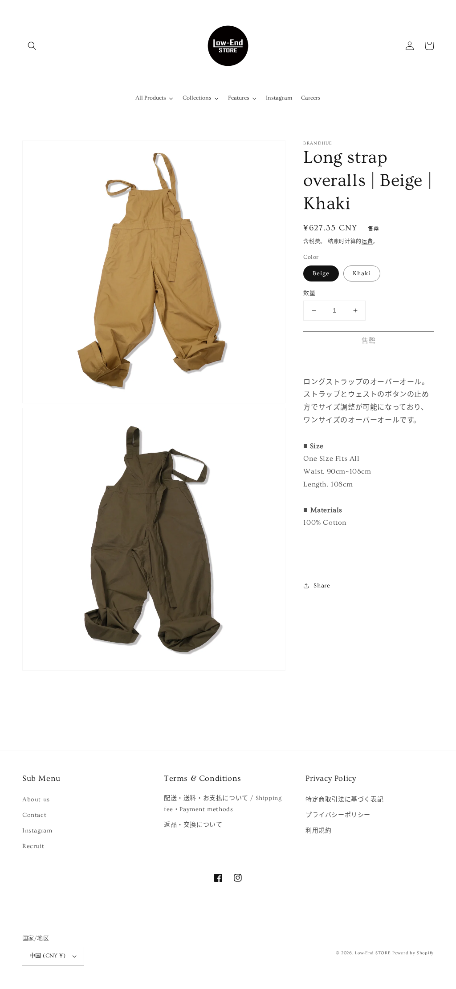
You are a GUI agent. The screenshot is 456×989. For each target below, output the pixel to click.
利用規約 (318, 830)
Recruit (33, 846)
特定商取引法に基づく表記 (344, 799)
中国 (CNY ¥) (47, 956)
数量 (309, 293)
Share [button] (322, 585)
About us (36, 799)
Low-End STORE (373, 953)
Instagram (37, 830)
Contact (34, 815)
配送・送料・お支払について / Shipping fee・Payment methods (222, 804)
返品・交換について (193, 824)
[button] (32, 46)
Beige (321, 273)
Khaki (362, 273)
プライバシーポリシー (337, 815)
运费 (367, 242)
